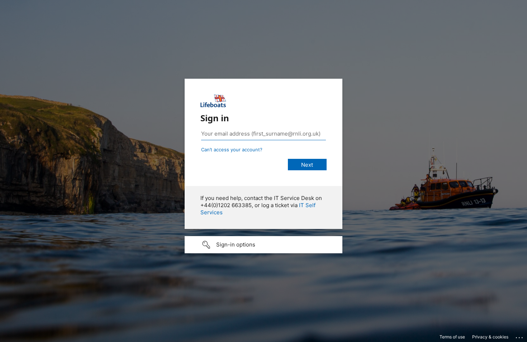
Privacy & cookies (490, 336)
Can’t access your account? (231, 149)
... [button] (520, 335)
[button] (263, 244)
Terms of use (452, 336)
